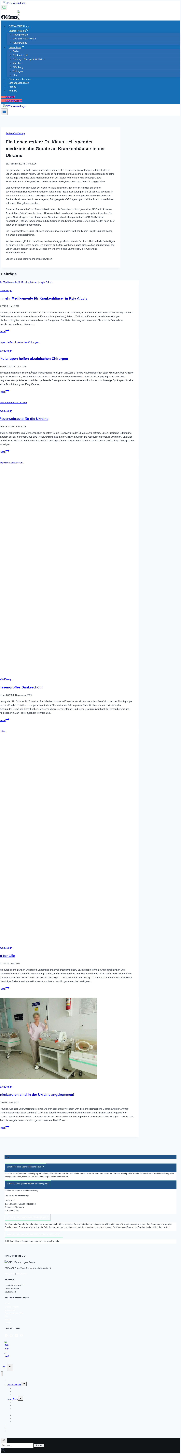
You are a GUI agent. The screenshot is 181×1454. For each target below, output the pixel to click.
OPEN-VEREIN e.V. (19, 26)
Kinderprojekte (20, 34)
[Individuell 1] (19, 18)
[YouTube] (16, 18)
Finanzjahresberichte (20, 79)
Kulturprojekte (19, 42)
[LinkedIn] (12, 18)
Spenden (10, 97)
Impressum (10, 1273)
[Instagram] (8, 18)
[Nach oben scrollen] (4, 1368)
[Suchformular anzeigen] (4, 7)
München (17, 63)
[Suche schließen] (4, 1440)
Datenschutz (21, 1273)
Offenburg (17, 67)
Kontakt (13, 90)
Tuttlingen (17, 71)
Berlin (15, 51)
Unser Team (10, 1310)
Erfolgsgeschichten (19, 83)
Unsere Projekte (12, 1307)
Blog (6, 1316)
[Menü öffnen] (4, 111)
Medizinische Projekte (24, 38)
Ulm (14, 75)
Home (7, 1303)
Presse (12, 87)
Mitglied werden (13, 100)
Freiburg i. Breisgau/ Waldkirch (28, 59)
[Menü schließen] (2, 1373)
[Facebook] (3, 18)
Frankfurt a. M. (20, 55)
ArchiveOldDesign (15, 133)
